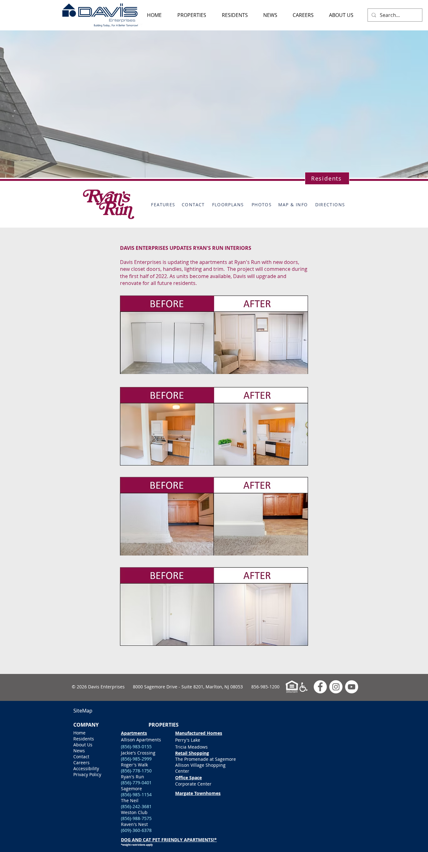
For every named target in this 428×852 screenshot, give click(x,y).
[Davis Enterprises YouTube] (351, 686)
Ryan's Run (142, 777)
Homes (214, 733)
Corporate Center (193, 784)
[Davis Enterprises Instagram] (335, 686)
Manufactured (190, 733)
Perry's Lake (187, 740)
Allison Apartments (141, 740)
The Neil (129, 800)
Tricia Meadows (191, 747)
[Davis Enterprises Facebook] (320, 686)
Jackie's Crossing (138, 753)
